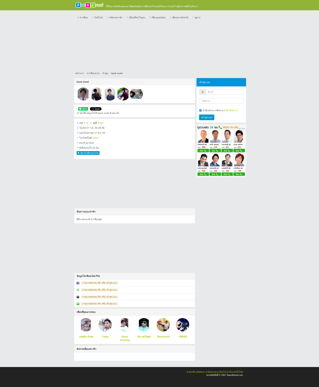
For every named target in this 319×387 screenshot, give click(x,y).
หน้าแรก (79, 73)
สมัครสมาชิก (115, 17)
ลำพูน (105, 73)
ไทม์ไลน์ (98, 17)
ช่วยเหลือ (191, 372)
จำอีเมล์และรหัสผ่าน (213, 110)
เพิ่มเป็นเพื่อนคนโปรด (89, 153)
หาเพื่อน (83, 17)
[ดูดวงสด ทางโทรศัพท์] (221, 150)
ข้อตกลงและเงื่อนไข (216, 372)
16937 (95, 137)
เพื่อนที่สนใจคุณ (136, 17)
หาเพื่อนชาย (93, 73)
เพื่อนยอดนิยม (158, 17)
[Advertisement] (159, 45)
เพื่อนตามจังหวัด (179, 17)
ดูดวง (197, 17)
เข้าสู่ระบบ (206, 117)
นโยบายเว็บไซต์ (235, 372)
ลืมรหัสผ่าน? (231, 110)
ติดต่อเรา (201, 372)
